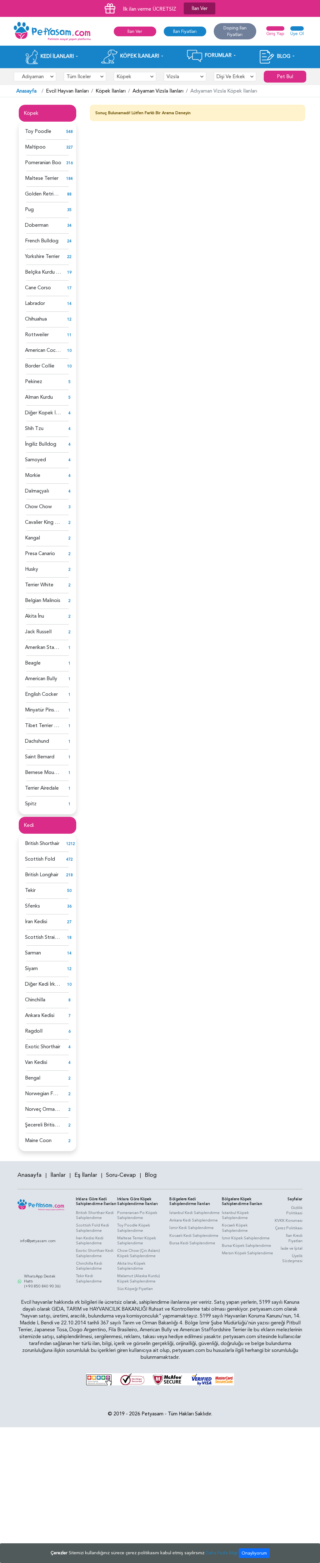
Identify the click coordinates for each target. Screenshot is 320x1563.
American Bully (41, 678)
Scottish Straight (43, 937)
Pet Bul (285, 76)
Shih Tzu (34, 428)
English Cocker (41, 694)
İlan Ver (200, 8)
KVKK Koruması (288, 1220)
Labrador (35, 303)
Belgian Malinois (42, 600)
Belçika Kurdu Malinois (49, 272)
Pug (29, 209)
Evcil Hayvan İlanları (67, 91)
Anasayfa (26, 91)
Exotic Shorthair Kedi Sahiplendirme (94, 1253)
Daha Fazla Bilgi (222, 1553)
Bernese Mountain (45, 772)
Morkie (32, 475)
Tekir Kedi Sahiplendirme (89, 1278)
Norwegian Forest (45, 1093)
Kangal (32, 537)
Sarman (33, 952)
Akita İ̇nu (34, 616)
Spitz (31, 803)
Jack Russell (38, 631)
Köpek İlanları (111, 91)
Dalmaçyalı (37, 491)
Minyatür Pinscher (44, 709)
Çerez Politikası (288, 1228)
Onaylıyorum (254, 1553)
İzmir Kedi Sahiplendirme (191, 1227)
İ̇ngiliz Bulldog (40, 444)
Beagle (33, 663)
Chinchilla (35, 999)
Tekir (30, 890)
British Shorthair (42, 843)
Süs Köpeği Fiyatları (135, 1288)
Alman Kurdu (39, 397)
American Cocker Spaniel (52, 350)
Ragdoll (33, 1031)
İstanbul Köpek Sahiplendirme (235, 1215)
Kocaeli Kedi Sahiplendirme (193, 1235)
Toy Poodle (38, 131)
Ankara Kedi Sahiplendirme (193, 1220)
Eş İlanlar (85, 1175)
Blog (151, 1175)
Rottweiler (37, 334)
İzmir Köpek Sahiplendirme (246, 1238)
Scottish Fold (40, 859)
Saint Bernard (39, 756)
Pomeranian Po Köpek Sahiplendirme (137, 1215)
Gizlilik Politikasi (294, 1210)
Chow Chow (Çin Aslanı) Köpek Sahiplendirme (138, 1253)
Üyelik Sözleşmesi (292, 1258)
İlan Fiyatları (185, 31)
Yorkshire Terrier (42, 256)
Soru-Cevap (121, 1175)
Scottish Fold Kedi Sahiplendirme (92, 1228)
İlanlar (58, 1175)
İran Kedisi (36, 921)
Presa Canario (40, 553)
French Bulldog (41, 240)
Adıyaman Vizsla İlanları (157, 91)
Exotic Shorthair (42, 1046)
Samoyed (35, 459)
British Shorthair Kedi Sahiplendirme (95, 1215)
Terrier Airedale (42, 788)
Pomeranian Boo (43, 162)
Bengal (32, 1078)
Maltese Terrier (41, 178)
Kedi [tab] (29, 825)
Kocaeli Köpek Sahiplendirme (235, 1228)
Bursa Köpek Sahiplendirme (246, 1245)
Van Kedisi (36, 1062)
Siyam (31, 968)
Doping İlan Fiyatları (235, 31)
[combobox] (35, 76)
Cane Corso (38, 287)
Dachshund (37, 741)
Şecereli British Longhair (51, 1124)
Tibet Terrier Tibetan (48, 725)
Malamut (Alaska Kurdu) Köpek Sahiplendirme (138, 1278)
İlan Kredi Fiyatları (294, 1238)
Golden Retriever (44, 193)
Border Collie (39, 365)
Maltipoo (35, 147)
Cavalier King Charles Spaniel (56, 522)
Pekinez (33, 381)
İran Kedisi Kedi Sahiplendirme (89, 1241)
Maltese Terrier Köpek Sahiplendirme (136, 1241)
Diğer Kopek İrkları (45, 412)
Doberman (36, 225)
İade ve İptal (291, 1248)
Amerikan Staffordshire (50, 647)
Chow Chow (38, 506)
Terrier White (39, 584)
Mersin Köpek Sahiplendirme (247, 1253)
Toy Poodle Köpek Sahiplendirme (133, 1228)
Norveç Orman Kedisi (48, 1109)
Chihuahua (36, 319)
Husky (31, 569)
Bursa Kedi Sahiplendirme (192, 1243)
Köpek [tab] (31, 113)
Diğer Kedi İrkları (43, 984)
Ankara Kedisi (39, 1015)
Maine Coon (38, 1140)
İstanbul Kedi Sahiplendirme (194, 1212)
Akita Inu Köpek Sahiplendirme (131, 1266)
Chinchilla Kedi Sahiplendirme (89, 1266)
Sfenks (32, 906)
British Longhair (41, 874)
